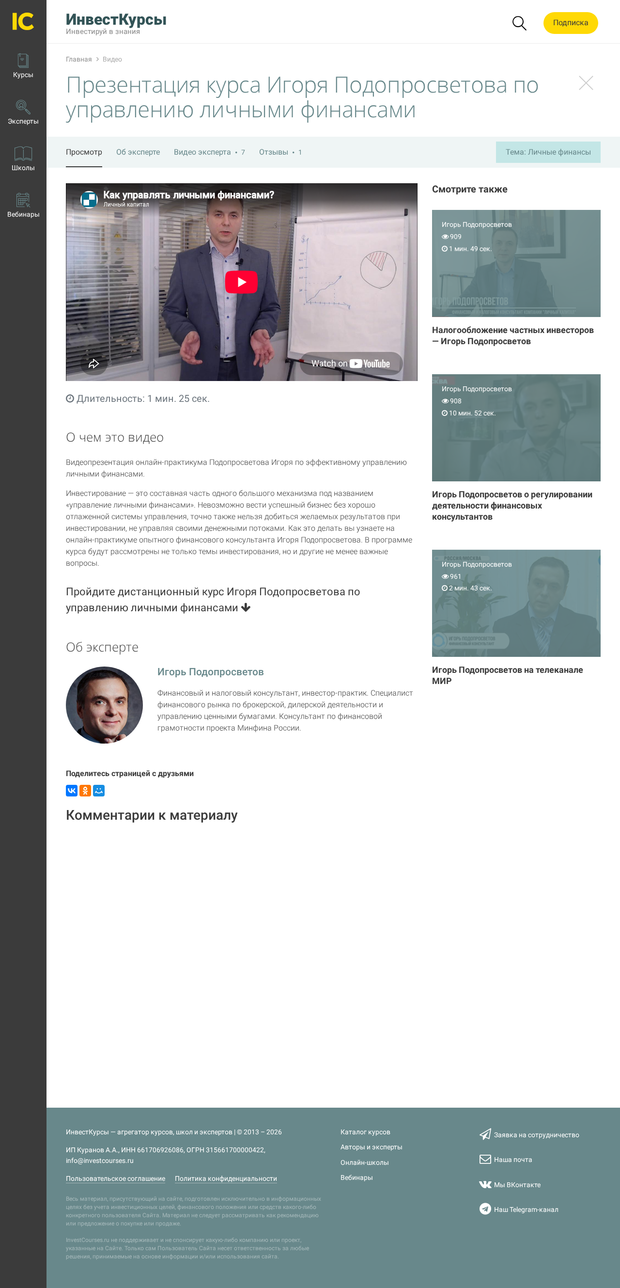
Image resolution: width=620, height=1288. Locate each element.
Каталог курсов (365, 1132)
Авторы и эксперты (372, 1147)
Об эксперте (138, 152)
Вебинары (357, 1178)
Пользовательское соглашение (115, 1179)
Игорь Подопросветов (210, 672)
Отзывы (280, 152)
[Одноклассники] (85, 790)
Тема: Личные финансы (548, 152)
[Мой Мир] (99, 790)
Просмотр (84, 152)
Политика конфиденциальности (226, 1179)
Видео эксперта (209, 152)
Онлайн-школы (365, 1163)
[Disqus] (242, 954)
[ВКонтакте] (72, 790)
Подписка (571, 22)
